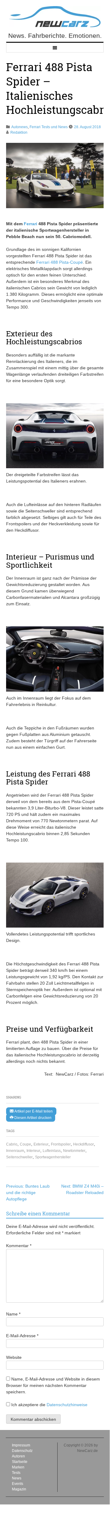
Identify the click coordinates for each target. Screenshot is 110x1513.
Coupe (25, 1144)
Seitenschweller (19, 1157)
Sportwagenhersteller (53, 1157)
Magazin (19, 1489)
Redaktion (18, 132)
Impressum (21, 1445)
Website (14, 1357)
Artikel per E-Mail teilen (33, 1111)
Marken (18, 1467)
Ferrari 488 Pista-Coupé (59, 262)
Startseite (19, 1462)
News (16, 1478)
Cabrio (11, 1144)
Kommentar (18, 1245)
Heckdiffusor (83, 1144)
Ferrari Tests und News (49, 127)
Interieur (33, 1151)
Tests (16, 1473)
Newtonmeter (74, 1151)
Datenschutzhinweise (67, 1404)
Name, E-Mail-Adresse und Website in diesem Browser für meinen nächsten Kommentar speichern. (53, 1385)
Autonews (19, 127)
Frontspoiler (61, 1144)
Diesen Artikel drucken (32, 1118)
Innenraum (15, 1151)
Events (17, 1484)
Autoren (18, 1456)
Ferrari (30, 223)
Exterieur (41, 1144)
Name (13, 1314)
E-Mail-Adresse (22, 1335)
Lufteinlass (52, 1151)
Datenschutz (22, 1451)
